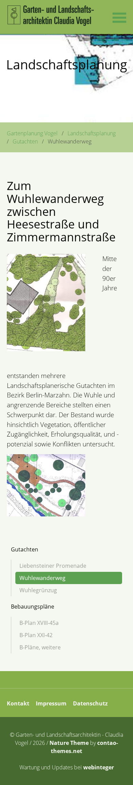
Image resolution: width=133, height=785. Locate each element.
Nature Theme (69, 743)
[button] (119, 17)
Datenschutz (90, 703)
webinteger (98, 767)
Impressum (51, 703)
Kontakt (18, 703)
